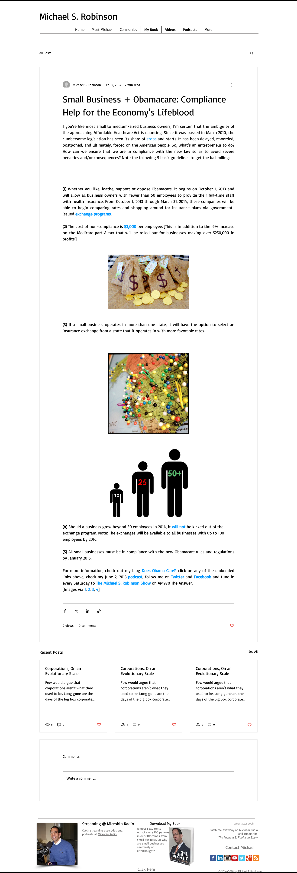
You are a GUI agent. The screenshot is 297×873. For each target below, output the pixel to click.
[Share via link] (99, 611)
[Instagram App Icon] (227, 858)
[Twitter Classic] (242, 858)
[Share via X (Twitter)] (76, 611)
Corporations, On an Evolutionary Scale (63, 671)
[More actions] (231, 84)
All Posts (45, 53)
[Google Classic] (249, 858)
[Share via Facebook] (65, 611)
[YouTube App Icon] (234, 858)
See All (253, 651)
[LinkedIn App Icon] (220, 858)
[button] (251, 53)
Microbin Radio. (107, 834)
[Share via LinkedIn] (87, 611)
